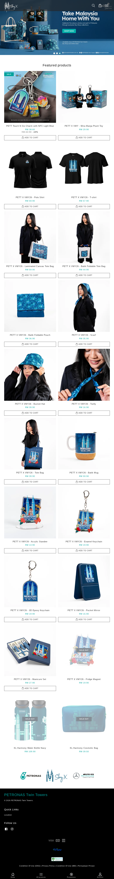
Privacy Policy (48, 866)
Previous (6, 27)
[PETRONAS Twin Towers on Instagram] (12, 830)
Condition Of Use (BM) (66, 866)
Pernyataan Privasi (86, 866)
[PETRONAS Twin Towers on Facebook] (6, 830)
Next (108, 27)
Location (8, 815)
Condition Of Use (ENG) (29, 866)
